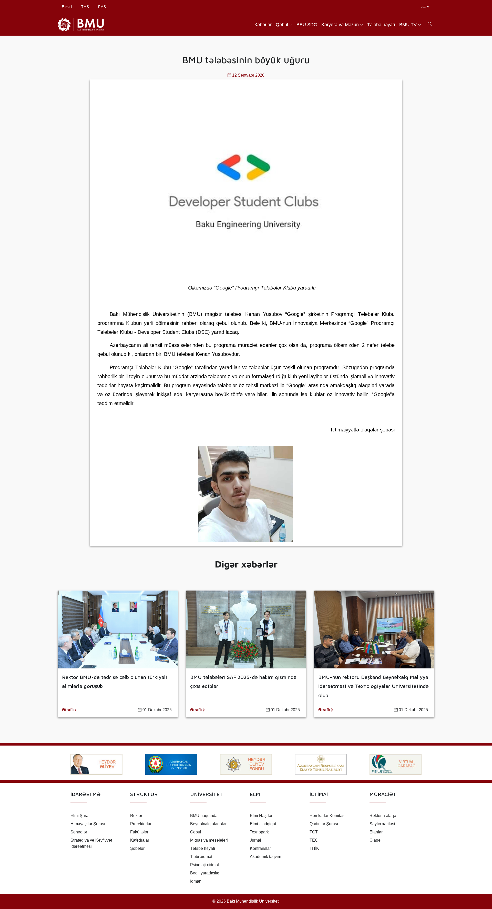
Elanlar (376, 832)
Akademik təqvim (265, 856)
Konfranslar (260, 848)
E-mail (67, 7)
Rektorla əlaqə (383, 815)
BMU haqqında (204, 815)
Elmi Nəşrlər (261, 815)
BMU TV (408, 24)
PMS (102, 7)
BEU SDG (306, 24)
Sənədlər (78, 832)
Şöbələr (137, 848)
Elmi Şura (79, 815)
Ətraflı (68, 710)
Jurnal (255, 840)
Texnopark (259, 832)
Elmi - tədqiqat (263, 824)
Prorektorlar (140, 824)
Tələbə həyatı (381, 24)
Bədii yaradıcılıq (204, 873)
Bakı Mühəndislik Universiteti (253, 901)
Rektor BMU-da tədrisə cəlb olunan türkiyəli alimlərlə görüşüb (114, 681)
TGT (314, 832)
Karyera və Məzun (340, 24)
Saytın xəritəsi (382, 824)
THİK (314, 848)
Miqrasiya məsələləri (209, 840)
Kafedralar (139, 840)
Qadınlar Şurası (324, 824)
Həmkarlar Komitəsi (327, 815)
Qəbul (282, 24)
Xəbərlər (263, 24)
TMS (85, 7)
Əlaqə (375, 840)
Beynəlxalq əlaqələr (208, 824)
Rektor (136, 815)
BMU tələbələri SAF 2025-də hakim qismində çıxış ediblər (243, 681)
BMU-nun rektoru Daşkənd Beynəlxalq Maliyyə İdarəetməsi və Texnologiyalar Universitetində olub (373, 686)
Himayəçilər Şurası (87, 824)
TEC (314, 840)
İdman (195, 881)
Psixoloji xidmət (204, 865)
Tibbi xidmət (201, 856)
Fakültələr (139, 832)
